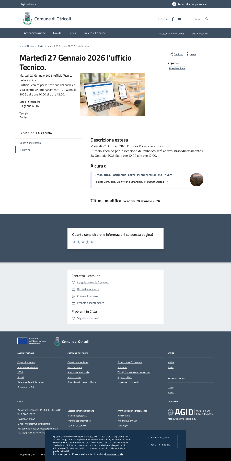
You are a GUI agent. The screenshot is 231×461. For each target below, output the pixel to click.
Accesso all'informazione (171, 33)
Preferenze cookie (114, 454)
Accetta (160, 444)
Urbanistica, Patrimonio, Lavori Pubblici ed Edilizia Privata (133, 175)
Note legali (123, 425)
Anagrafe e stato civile (78, 372)
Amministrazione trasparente (132, 411)
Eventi (171, 392)
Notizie (171, 362)
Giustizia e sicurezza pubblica (81, 382)
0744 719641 (28, 419)
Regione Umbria (28, 4)
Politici (20, 377)
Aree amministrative (27, 367)
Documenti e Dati (25, 387)
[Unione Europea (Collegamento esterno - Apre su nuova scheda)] (32, 341)
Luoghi (171, 387)
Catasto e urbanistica (77, 362)
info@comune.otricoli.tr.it (37, 424)
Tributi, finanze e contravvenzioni (134, 372)
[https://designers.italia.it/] (191, 412)
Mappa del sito (27, 454)
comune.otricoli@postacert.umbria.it (40, 428)
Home (20, 46)
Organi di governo (26, 362)
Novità (30, 46)
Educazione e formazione (130, 362)
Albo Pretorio (124, 415)
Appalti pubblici (125, 377)
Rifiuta (160, 437)
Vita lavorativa (74, 367)
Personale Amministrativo (30, 382)
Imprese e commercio (128, 382)
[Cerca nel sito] (207, 18)
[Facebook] (171, 18)
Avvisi (40, 46)
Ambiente (122, 367)
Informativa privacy (127, 421)
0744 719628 (28, 414)
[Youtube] (178, 18)
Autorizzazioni (74, 377)
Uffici (20, 372)
